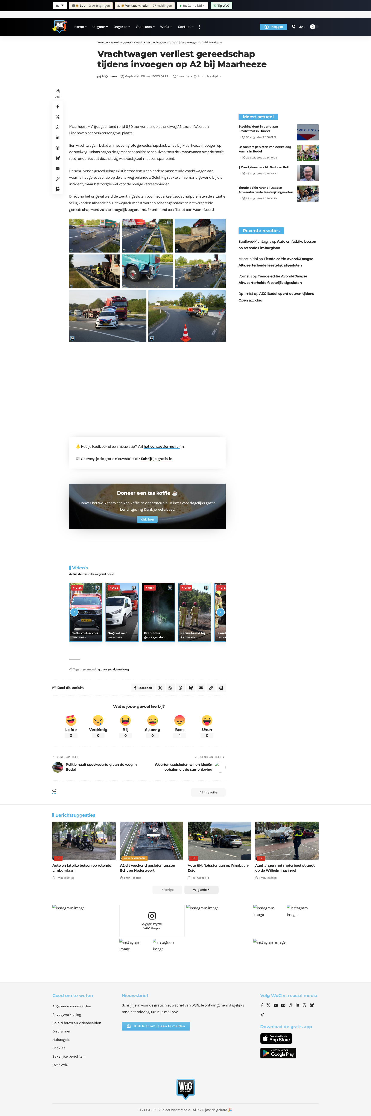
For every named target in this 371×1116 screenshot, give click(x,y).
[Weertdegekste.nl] (59, 26)
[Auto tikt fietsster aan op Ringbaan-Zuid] (219, 841)
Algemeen (109, 76)
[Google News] (283, 1005)
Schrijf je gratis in (156, 458)
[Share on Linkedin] (57, 137)
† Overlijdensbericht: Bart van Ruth (264, 167)
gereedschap (91, 669)
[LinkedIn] (297, 1005)
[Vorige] (74, 612)
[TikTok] (262, 1014)
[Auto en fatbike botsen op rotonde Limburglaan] (84, 841)
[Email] (57, 168)
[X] (268, 1005)
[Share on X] (57, 116)
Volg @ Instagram (152, 926)
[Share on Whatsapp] (57, 127)
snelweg (122, 669)
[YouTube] (276, 1005)
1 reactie (183, 76)
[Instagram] (290, 1005)
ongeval (109, 669)
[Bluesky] (312, 1005)
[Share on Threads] (57, 147)
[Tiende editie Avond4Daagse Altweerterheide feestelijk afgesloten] (308, 194)
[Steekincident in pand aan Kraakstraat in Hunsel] (308, 132)
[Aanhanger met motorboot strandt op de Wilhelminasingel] (287, 841)
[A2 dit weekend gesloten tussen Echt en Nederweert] (151, 841)
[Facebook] (262, 1005)
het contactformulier (162, 446)
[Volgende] (220, 612)
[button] (200, 27)
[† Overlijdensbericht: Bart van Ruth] (308, 173)
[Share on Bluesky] (57, 158)
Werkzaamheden (134, 858)
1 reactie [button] (210, 792)
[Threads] (304, 1005)
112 (58, 858)
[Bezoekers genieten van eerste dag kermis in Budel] (308, 153)
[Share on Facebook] (57, 106)
